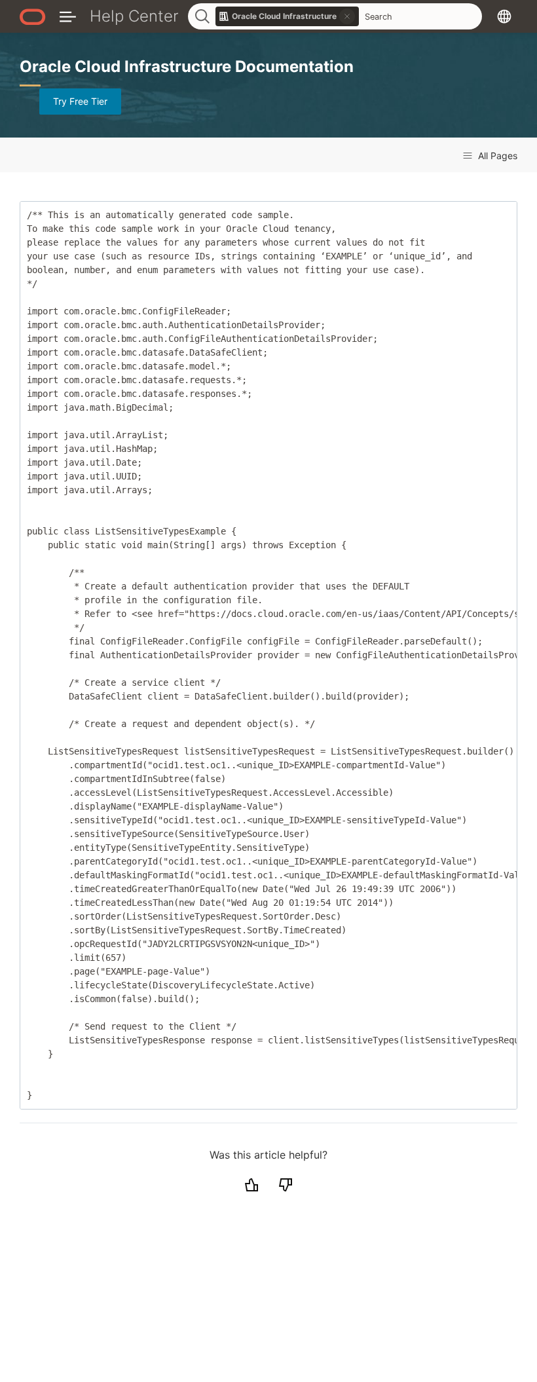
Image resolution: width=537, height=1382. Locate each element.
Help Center (134, 16)
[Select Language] (504, 16)
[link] (287, 16)
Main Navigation (68, 16)
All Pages (496, 155)
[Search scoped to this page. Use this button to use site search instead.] (347, 16)
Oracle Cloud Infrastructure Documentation (187, 66)
